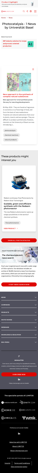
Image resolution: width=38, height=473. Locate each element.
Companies (5, 305)
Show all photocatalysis (19, 240)
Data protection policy (19, 467)
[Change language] (30, 11)
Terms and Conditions (22, 463)
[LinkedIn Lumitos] (19, 434)
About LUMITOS (18, 446)
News (3, 297)
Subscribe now (19, 374)
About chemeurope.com (19, 450)
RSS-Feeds (5, 342)
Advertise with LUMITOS (18, 442)
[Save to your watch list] (33, 69)
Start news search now (19, 284)
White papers (6, 320)
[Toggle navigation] (35, 11)
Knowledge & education (11, 335)
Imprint (7, 463)
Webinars (5, 327)
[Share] (27, 11)
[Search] (23, 11)
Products (5, 312)
